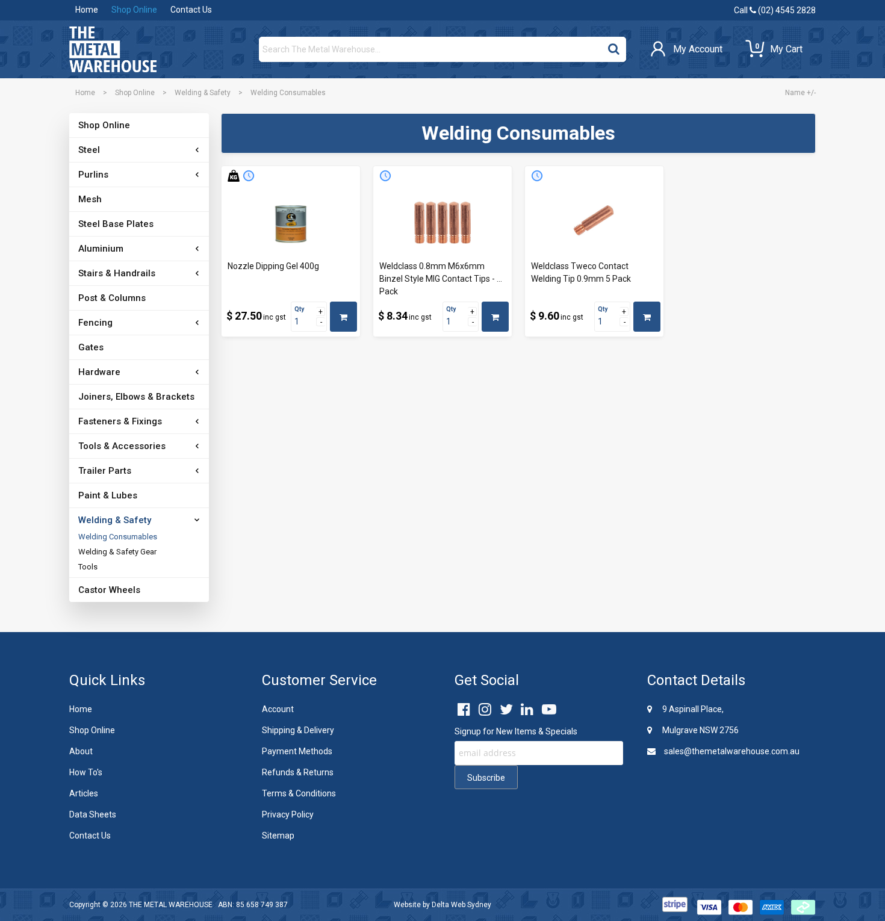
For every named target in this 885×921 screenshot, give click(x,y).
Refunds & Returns (298, 772)
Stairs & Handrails (116, 273)
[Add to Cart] (343, 317)
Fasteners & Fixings (120, 421)
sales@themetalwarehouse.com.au (731, 751)
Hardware (99, 372)
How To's (85, 772)
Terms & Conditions (299, 793)
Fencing (95, 322)
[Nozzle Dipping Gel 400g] (291, 222)
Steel (89, 149)
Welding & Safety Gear (117, 551)
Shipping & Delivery (298, 730)
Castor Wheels (109, 590)
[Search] (613, 46)
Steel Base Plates (116, 224)
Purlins (93, 174)
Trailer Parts (104, 470)
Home (86, 9)
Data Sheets (92, 814)
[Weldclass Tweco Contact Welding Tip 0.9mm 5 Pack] (594, 222)
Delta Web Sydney (461, 905)
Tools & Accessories (122, 446)
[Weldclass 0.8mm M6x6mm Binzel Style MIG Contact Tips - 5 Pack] (442, 222)
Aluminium (100, 248)
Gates (91, 347)
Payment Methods (297, 751)
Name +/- (800, 92)
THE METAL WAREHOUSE (171, 905)
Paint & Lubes (107, 495)
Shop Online (134, 9)
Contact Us (191, 9)
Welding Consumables (117, 536)
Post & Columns (112, 298)
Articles (83, 793)
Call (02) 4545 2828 (775, 10)
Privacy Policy (288, 814)
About (81, 751)
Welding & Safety (203, 92)
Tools (88, 566)
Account (278, 709)
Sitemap (278, 835)
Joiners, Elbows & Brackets (136, 396)
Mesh (90, 199)
